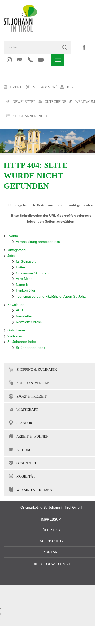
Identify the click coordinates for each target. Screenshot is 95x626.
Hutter (20, 267)
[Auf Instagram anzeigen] (9, 60)
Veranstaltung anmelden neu (38, 242)
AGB (19, 310)
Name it (22, 285)
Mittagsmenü (17, 250)
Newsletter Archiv (29, 322)
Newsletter (15, 305)
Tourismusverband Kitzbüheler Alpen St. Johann (53, 296)
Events (12, 236)
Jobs (11, 255)
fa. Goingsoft (26, 261)
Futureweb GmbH (54, 564)
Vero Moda (24, 279)
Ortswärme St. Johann (33, 273)
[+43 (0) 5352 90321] (30, 60)
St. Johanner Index (30, 116)
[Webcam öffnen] (41, 60)
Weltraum (14, 336)
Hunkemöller (25, 290)
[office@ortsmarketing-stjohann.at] (20, 60)
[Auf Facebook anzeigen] (84, 47)
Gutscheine (16, 330)
